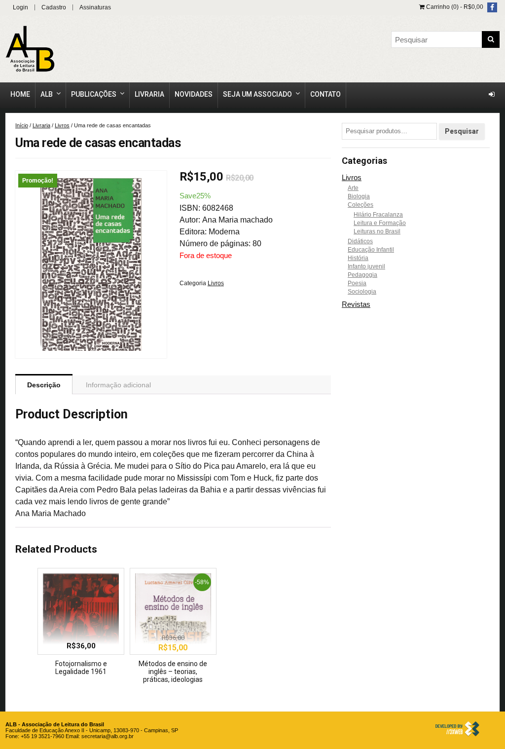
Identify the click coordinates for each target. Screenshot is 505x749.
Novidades (194, 94)
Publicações (93, 94)
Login (20, 7)
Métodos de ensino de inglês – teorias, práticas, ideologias (173, 671)
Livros (62, 125)
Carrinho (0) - (454, 6)
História (358, 258)
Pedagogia (362, 274)
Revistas (356, 304)
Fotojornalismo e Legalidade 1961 (81, 667)
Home (20, 94)
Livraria (149, 94)
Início (21, 125)
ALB (46, 94)
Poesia (357, 283)
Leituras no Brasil (377, 231)
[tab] (43, 384)
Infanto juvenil (366, 266)
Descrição (44, 385)
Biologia (359, 196)
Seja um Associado (257, 94)
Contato (325, 94)
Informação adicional (118, 385)
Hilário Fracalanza (378, 214)
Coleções (360, 204)
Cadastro (53, 7)
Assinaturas (95, 7)
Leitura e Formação (380, 223)
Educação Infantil (371, 249)
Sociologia (362, 291)
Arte (353, 188)
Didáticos (360, 241)
